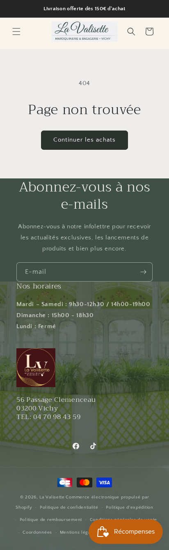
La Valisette (51, 497)
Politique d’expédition (129, 507)
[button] (16, 32)
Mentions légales (78, 532)
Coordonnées (37, 532)
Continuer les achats (84, 139)
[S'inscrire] (143, 272)
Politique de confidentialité (69, 507)
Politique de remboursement (51, 519)
